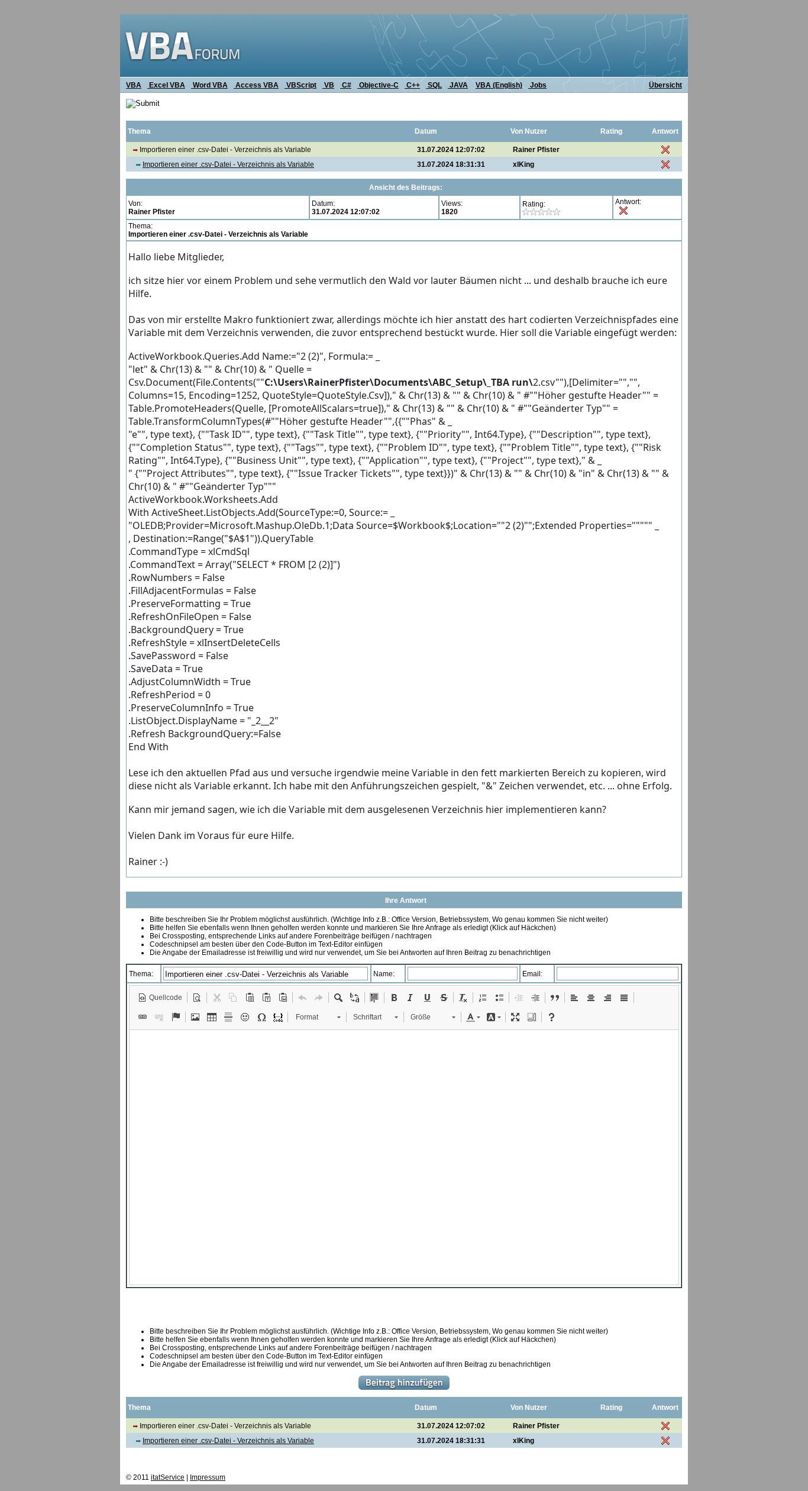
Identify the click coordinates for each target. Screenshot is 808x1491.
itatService (168, 1477)
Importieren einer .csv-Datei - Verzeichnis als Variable (228, 164)
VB (328, 85)
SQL (434, 85)
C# (345, 85)
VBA (133, 85)
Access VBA (256, 85)
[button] (160, 997)
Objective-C (378, 85)
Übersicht (665, 85)
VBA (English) (499, 85)
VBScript (300, 85)
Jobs (537, 85)
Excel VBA (166, 85)
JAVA (458, 85)
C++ (412, 85)
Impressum (207, 1477)
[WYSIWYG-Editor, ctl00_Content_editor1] (404, 1157)
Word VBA (209, 85)
